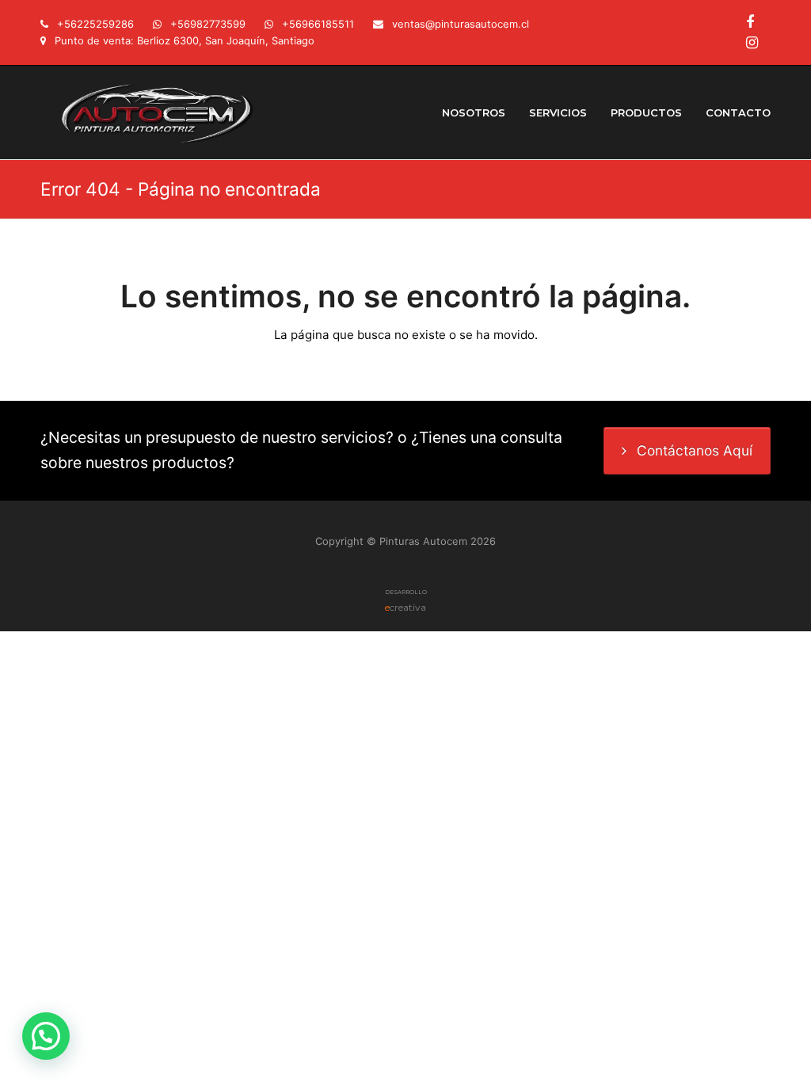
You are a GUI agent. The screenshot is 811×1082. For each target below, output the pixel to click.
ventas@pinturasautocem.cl (460, 23)
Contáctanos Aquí (694, 450)
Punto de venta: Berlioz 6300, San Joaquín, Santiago (184, 40)
